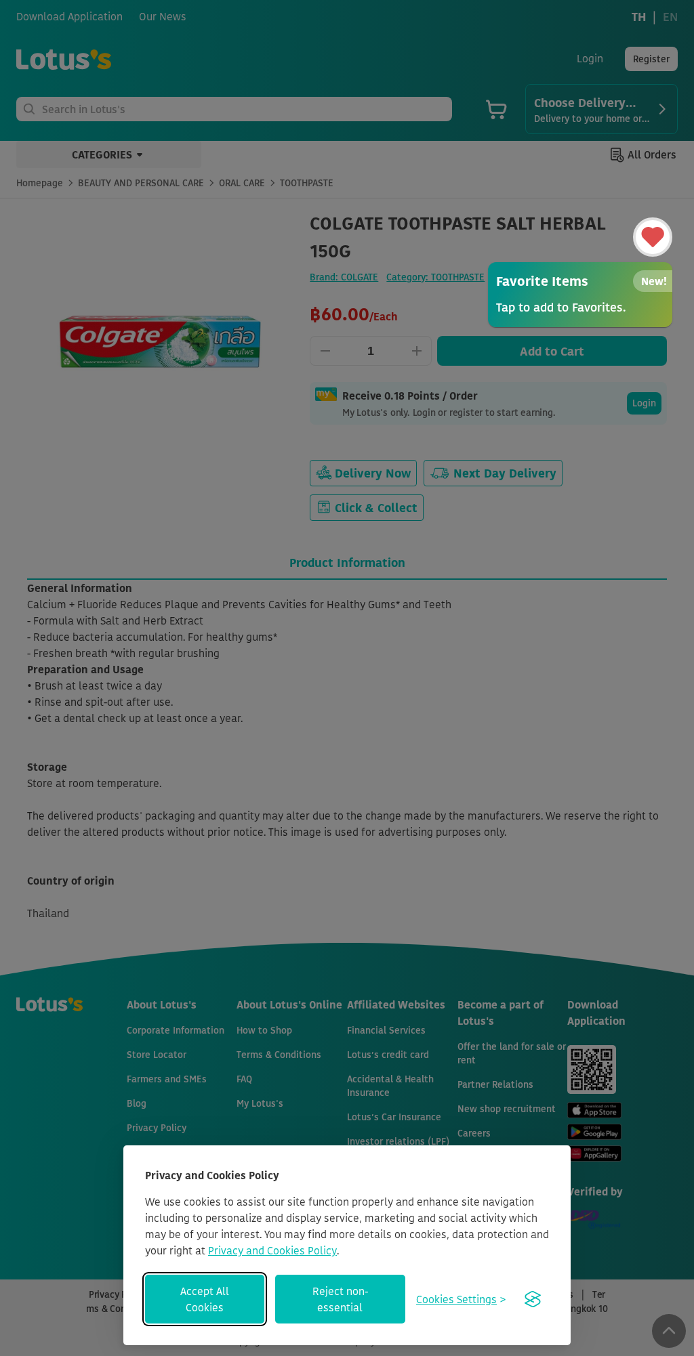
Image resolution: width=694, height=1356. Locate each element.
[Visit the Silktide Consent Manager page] (532, 1299)
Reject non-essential (340, 1299)
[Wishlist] (653, 237)
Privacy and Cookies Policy (272, 1250)
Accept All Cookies (204, 1299)
